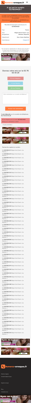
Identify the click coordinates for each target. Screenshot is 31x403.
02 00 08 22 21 (7, 195)
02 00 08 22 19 (7, 250)
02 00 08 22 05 (7, 277)
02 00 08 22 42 (7, 325)
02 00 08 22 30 (7, 206)
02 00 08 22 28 (7, 210)
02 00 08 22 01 (7, 187)
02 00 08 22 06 (7, 165)
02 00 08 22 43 (7, 157)
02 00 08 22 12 (7, 299)
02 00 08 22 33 (7, 228)
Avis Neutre (16, 83)
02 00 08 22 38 (7, 280)
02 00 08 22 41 (7, 262)
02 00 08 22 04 (7, 291)
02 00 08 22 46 (7, 288)
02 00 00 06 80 (7, 239)
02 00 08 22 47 (7, 154)
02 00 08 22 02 (7, 169)
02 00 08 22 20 (7, 306)
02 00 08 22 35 (7, 247)
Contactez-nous (4, 392)
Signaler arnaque (5, 383)
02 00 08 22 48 (7, 284)
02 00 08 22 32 (7, 232)
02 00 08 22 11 (7, 254)
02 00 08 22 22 (7, 273)
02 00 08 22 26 (7, 269)
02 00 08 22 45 (7, 258)
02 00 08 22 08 (7, 321)
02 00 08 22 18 (7, 317)
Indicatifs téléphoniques (6, 376)
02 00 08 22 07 (7, 265)
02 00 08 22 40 (7, 329)
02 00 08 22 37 (7, 224)
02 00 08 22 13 (7, 180)
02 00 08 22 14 (7, 295)
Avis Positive (16, 88)
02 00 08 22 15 (7, 176)
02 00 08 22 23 (7, 191)
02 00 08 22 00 (7, 221)
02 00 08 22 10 (7, 172)
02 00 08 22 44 (7, 198)
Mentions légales (5, 374)
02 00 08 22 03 (7, 303)
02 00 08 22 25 (7, 202)
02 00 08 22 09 (7, 183)
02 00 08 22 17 (7, 150)
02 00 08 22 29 (7, 310)
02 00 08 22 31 (7, 236)
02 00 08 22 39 (7, 161)
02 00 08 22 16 (7, 217)
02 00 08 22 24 (7, 213)
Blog (2, 389)
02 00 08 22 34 (7, 332)
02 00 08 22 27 (7, 314)
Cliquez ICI (26, 40)
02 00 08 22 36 (7, 243)
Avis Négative (16, 78)
